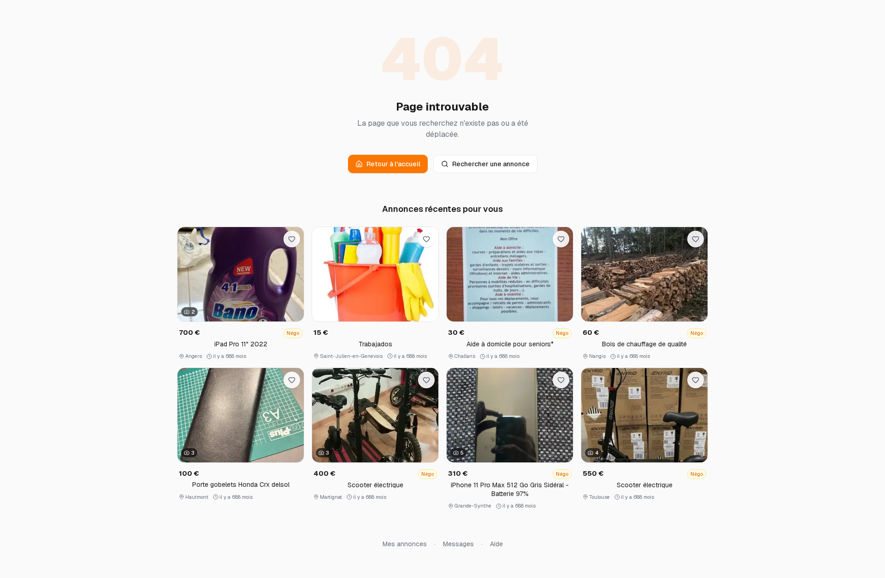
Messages (458, 544)
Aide (496, 544)
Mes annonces (405, 544)
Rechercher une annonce (491, 164)
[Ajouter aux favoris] (291, 239)
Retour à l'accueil (393, 164)
